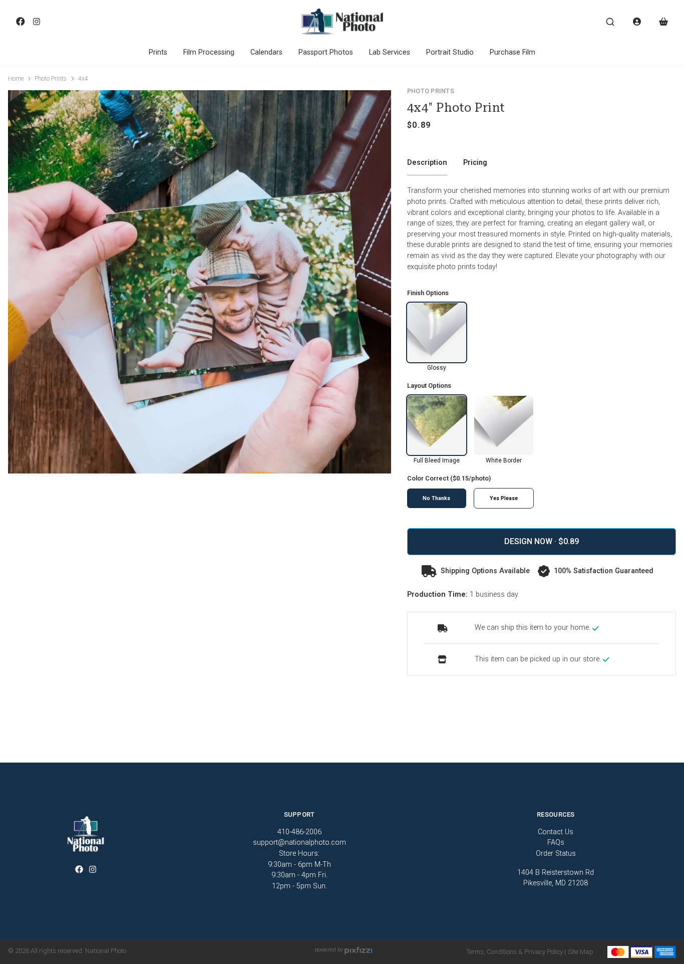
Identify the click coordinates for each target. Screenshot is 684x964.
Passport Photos (325, 52)
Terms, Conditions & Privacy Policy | (516, 951)
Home (16, 78)
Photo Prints (51, 78)
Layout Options (429, 386)
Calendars (266, 52)
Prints (158, 52)
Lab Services (389, 52)
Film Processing (208, 52)
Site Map (580, 951)
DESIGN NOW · (531, 541)
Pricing (475, 162)
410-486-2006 (299, 832)
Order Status (556, 853)
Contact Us (555, 832)
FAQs (555, 842)
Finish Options (428, 293)
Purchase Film (512, 52)
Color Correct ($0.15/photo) (449, 479)
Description (427, 162)
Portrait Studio (450, 52)
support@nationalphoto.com (299, 842)
